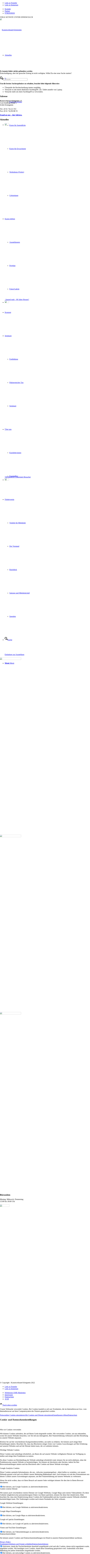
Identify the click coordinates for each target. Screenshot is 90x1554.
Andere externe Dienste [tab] (8, 1489)
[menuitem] (47, 9)
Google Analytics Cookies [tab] (9, 1468)
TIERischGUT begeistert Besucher (18, 477)
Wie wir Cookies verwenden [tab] (10, 1430)
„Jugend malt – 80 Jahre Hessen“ (17, 300)
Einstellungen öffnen (60, 1415)
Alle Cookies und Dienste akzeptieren (39, 1415)
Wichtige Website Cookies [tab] (9, 1450)
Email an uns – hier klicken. (11, 115)
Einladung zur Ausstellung (14, 655)
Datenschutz (72, 1415)
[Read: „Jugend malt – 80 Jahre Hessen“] (7, 125)
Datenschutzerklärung (40, 1544)
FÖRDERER (10, 13)
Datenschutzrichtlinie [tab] (8, 1534)
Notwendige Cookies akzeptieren (12, 1415)
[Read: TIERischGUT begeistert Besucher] (7, 302)
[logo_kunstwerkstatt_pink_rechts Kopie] (11, 30)
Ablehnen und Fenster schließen (20, 1544)
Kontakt (8, 9)
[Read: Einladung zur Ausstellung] (7, 480)
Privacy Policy (5, 1542)
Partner (7, 11)
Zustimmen (4, 1544)
